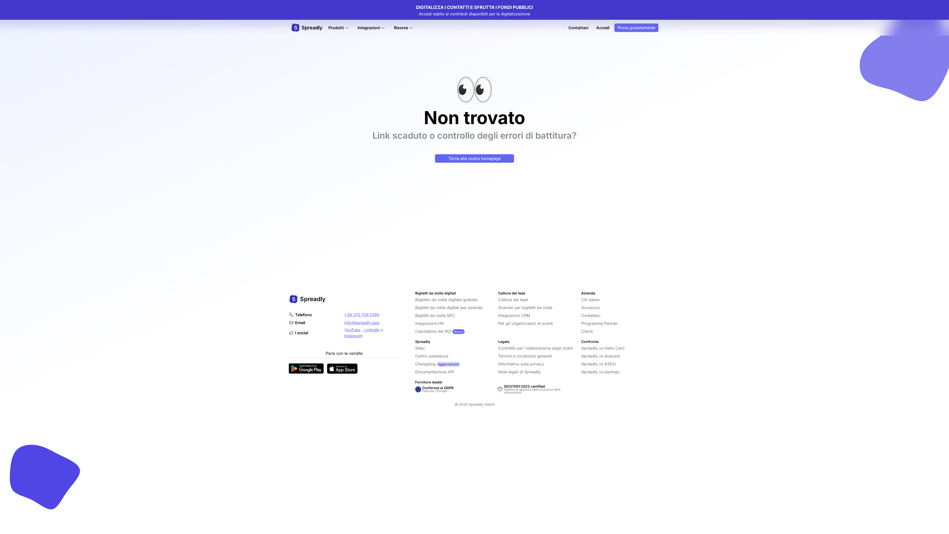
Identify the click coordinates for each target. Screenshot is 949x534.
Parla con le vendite (344, 353)
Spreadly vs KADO (598, 363)
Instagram (353, 335)
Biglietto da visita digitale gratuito (446, 299)
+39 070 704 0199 (361, 314)
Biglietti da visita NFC (435, 315)
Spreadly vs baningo (600, 371)
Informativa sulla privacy (521, 363)
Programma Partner (599, 323)
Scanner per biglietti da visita (525, 307)
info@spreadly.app (361, 322)
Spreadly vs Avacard (600, 356)
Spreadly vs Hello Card (603, 348)
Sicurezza (590, 307)
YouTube (352, 329)
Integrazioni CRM (514, 315)
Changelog (425, 363)
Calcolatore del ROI (433, 331)
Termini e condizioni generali (525, 356)
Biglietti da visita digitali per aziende (448, 307)
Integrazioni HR (429, 323)
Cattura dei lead (513, 299)
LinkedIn (372, 329)
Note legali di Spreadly (519, 371)
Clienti (587, 331)
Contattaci (578, 27)
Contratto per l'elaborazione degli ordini (535, 348)
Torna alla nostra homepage (475, 158)
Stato (420, 348)
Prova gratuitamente (636, 27)
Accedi (602, 27)
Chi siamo (590, 299)
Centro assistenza (431, 356)
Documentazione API (434, 371)
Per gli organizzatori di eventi (525, 323)
